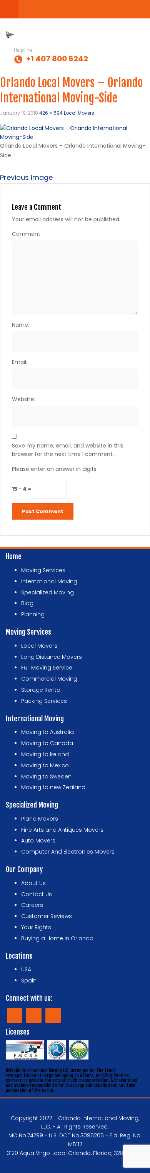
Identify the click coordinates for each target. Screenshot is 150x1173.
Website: (23, 399)
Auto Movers (38, 840)
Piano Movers (39, 819)
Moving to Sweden (46, 776)
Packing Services (44, 701)
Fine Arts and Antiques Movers (62, 830)
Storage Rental (41, 690)
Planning (33, 614)
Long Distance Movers (51, 657)
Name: (20, 325)
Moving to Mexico (45, 765)
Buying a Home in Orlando (57, 938)
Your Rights (36, 927)
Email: (19, 362)
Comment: (27, 234)
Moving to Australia (47, 732)
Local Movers (79, 113)
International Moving (49, 581)
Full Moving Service (46, 667)
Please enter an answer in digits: (55, 469)
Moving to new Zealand (53, 787)
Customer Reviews (46, 916)
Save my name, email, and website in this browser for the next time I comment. (67, 450)
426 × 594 (51, 113)
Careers (32, 905)
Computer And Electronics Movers (68, 851)
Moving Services (43, 570)
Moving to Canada (47, 743)
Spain (29, 980)
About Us (33, 883)
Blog (27, 603)
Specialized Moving (47, 592)
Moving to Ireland (45, 754)
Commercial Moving (49, 679)
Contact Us (36, 894)
